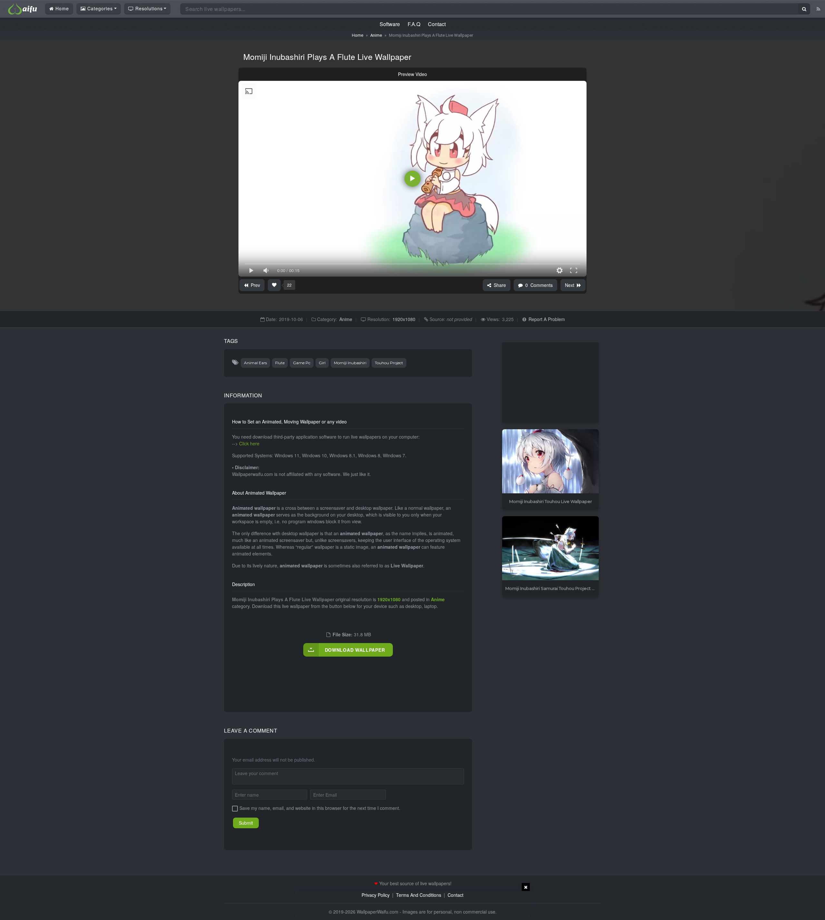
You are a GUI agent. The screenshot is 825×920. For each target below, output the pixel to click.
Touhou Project (389, 362)
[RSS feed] (818, 8)
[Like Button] (274, 285)
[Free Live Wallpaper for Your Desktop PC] (22, 8)
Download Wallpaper (355, 650)
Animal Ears (255, 362)
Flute (280, 362)
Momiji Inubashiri (350, 362)
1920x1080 (404, 319)
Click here (249, 443)
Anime (376, 35)
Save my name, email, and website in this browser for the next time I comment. (319, 808)
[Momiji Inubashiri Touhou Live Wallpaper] (550, 461)
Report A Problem (547, 319)
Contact (437, 24)
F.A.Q (414, 24)
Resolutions (148, 8)
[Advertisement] (349, 677)
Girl (322, 362)
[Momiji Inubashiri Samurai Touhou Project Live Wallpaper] (550, 548)
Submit (246, 823)
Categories (99, 8)
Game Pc (301, 362)
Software (390, 24)
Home (61, 8)
